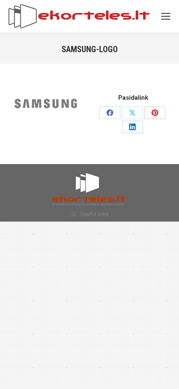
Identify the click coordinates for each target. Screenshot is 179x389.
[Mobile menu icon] (166, 16)
